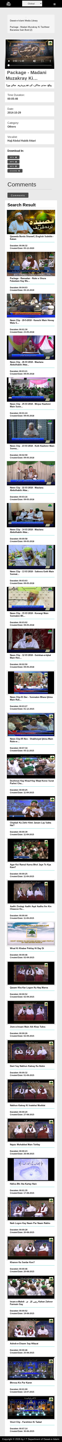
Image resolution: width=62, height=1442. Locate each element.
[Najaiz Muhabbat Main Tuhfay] (31, 1130)
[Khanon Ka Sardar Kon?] (31, 1248)
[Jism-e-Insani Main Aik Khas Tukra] (31, 1012)
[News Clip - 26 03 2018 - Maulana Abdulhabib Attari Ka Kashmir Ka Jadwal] (31, 347)
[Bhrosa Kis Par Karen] (31, 1368)
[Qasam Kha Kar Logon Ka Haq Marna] (31, 973)
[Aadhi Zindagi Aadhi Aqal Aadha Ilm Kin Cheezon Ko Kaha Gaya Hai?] (31, 892)
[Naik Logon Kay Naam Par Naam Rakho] (31, 1209)
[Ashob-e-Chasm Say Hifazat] (31, 1329)
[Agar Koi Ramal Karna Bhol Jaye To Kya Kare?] (31, 850)
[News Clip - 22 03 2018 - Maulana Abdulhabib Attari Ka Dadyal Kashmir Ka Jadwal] (31, 473)
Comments (18, 195)
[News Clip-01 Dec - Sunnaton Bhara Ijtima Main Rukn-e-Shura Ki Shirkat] (31, 682)
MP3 (12, 162)
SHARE (14, 171)
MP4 (12, 157)
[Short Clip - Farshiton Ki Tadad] (31, 1407)
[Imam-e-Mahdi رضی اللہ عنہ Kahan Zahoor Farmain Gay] (31, 1287)
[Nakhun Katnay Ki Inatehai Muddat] (31, 1091)
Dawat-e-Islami (17, 20)
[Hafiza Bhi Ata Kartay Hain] (31, 1169)
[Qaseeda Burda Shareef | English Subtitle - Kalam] (31, 222)
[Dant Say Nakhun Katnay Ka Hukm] (31, 1051)
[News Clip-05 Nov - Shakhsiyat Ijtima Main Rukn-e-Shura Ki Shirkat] (31, 724)
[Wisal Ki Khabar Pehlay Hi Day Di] (31, 934)
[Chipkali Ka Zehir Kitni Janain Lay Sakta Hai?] (31, 808)
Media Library (31, 20)
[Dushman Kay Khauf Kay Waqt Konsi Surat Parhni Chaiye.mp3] (31, 766)
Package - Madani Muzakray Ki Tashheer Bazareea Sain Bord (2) (29, 28)
